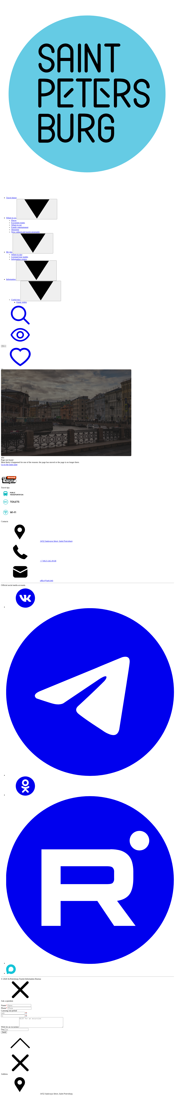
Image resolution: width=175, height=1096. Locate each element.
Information (11, 279)
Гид (2, 1029)
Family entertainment (19, 227)
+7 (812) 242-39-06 (48, 561)
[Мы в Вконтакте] (25, 607)
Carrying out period (9, 1011)
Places (13, 220)
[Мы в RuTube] (90, 963)
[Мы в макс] (11, 973)
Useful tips (15, 300)
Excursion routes (18, 223)
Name (4, 1005)
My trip (9, 252)
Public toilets (21, 302)
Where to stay (16, 255)
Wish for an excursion (10, 1027)
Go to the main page (9, 464)
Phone (4, 1008)
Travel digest (11, 198)
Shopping (15, 230)
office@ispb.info (46, 580)
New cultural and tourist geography (25, 232)
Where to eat (16, 225)
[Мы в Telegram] (90, 775)
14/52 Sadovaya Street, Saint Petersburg (56, 541)
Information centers (19, 259)
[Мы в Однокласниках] (25, 795)
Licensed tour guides (19, 257)
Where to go (11, 218)
